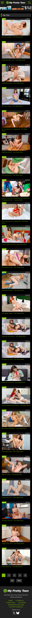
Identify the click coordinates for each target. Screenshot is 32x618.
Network (22, 602)
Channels (20, 600)
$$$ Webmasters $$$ (16, 605)
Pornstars (10, 602)
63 (12, 580)
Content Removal (16, 607)
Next (19, 580)
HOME (10, 600)
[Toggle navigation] (2, 2)
